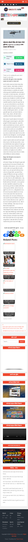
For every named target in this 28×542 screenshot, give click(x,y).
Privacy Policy (19, 514)
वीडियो (18, 519)
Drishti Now (13, 534)
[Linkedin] (13, 232)
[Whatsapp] (16, 232)
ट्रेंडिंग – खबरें (5, 515)
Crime (11, 513)
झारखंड (11, 526)
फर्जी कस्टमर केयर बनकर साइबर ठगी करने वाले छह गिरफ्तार (13, 473)
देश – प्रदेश (4, 517)
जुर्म (10, 515)
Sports (11, 522)
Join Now (19, 57)
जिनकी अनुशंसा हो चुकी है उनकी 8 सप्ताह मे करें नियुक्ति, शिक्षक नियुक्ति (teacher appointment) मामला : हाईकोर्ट (13, 327)
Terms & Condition (4, 527)
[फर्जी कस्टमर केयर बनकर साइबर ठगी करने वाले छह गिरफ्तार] (2, 19)
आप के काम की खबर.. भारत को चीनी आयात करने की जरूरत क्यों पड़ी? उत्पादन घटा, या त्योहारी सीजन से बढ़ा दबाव (14, 483)
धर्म (10, 517)
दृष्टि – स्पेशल (20, 526)
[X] (11, 232)
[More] (19, 232)
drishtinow (5, 49)
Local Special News (20, 523)
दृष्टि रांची (11, 524)
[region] (14, 360)
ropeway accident (7, 318)
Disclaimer (5, 522)
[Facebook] (8, 232)
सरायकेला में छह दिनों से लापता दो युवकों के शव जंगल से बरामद (13, 501)
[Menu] (2, 1)
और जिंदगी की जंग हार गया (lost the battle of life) (13, 330)
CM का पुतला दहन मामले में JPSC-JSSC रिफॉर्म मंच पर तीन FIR (13, 496)
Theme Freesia (19, 539)
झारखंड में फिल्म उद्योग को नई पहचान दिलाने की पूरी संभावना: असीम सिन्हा (13, 477)
